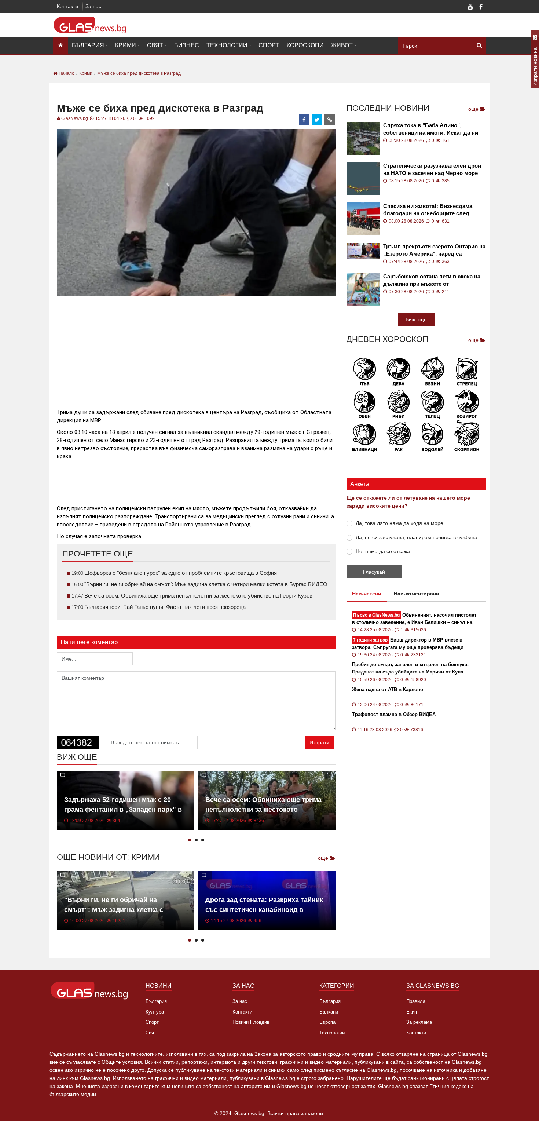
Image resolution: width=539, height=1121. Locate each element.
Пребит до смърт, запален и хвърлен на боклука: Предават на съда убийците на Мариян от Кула (410, 668)
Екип (411, 1012)
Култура (155, 1012)
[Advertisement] (196, 349)
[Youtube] (470, 7)
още (324, 858)
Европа (327, 1022)
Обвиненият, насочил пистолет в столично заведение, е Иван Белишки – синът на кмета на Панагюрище (414, 619)
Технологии (226, 45)
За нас (93, 6)
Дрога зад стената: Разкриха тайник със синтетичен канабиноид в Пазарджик (264, 909)
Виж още (416, 319)
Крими (125, 45)
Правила (415, 1001)
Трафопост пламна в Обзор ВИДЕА (394, 714)
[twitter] (317, 119)
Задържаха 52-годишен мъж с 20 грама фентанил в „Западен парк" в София (123, 809)
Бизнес (186, 45)
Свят (155, 45)
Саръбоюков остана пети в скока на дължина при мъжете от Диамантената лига (431, 280)
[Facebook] (481, 7)
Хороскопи (305, 45)
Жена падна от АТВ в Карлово (387, 689)
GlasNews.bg (74, 118)
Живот (342, 45)
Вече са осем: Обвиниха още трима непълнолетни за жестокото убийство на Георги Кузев (263, 809)
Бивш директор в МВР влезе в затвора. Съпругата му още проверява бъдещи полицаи (407, 644)
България (88, 45)
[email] (330, 119)
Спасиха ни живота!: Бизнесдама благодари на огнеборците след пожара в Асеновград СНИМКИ (427, 210)
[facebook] (304, 119)
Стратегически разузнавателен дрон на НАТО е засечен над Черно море (432, 169)
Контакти (67, 6)
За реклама (419, 1022)
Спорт (268, 45)
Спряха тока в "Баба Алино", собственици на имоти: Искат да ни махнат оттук (430, 129)
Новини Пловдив (251, 1022)
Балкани (328, 1012)
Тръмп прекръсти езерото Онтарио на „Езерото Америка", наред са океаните (434, 250)
